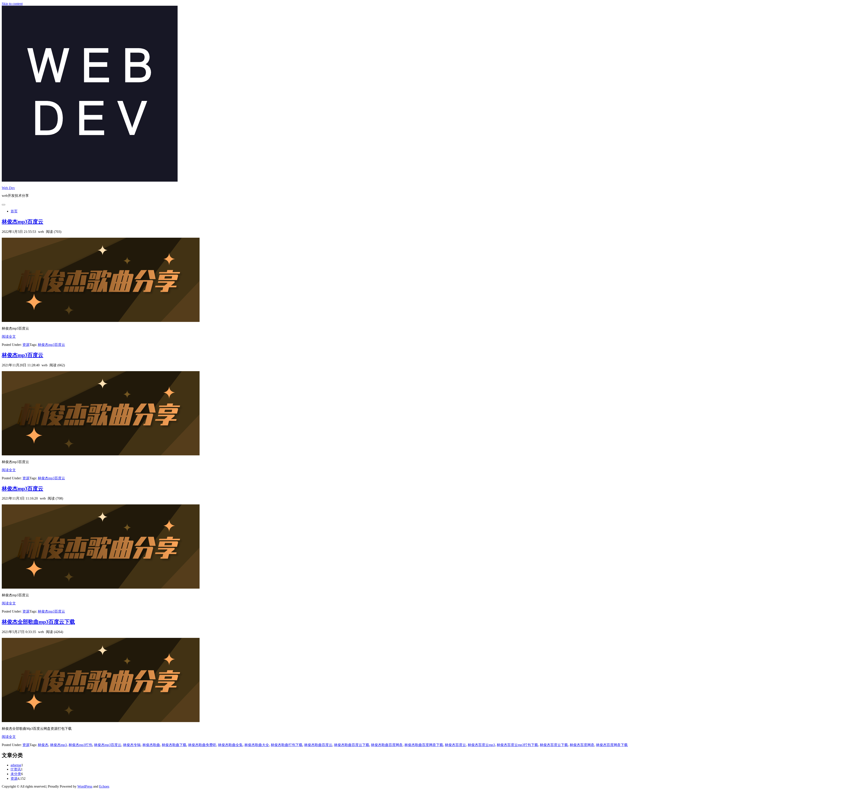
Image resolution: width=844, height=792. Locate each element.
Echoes (104, 786)
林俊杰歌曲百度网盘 (387, 745)
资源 (25, 345)
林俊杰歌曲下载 (174, 745)
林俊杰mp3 (58, 745)
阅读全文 (9, 336)
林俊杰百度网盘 (582, 745)
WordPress (84, 786)
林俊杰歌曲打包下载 (286, 745)
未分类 (16, 774)
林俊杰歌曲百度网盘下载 (423, 745)
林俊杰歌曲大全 (256, 745)
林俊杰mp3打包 (80, 745)
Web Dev (8, 188)
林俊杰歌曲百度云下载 (351, 745)
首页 (14, 211)
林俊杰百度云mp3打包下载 (517, 745)
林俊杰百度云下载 (554, 745)
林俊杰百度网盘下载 (612, 745)
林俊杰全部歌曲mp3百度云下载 (38, 622)
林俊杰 (43, 745)
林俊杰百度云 (455, 745)
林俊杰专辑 (132, 745)
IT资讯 (16, 769)
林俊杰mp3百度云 (22, 221)
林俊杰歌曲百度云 (318, 745)
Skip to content (12, 3)
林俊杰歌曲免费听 (202, 745)
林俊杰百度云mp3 (481, 745)
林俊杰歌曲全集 (230, 745)
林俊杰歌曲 (151, 745)
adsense (16, 765)
